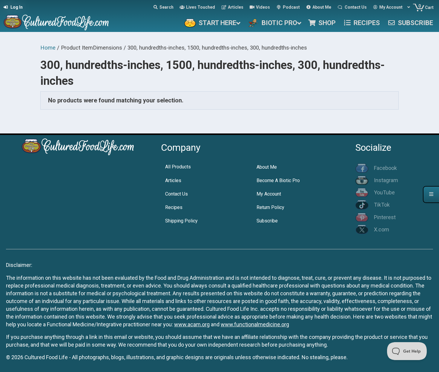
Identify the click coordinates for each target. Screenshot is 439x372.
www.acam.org (192, 324)
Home (48, 47)
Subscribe (267, 221)
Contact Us (176, 194)
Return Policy (270, 207)
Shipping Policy (181, 221)
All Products (178, 167)
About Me (267, 167)
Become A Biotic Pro (278, 180)
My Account (269, 194)
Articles (173, 180)
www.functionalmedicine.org (255, 324)
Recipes (173, 207)
